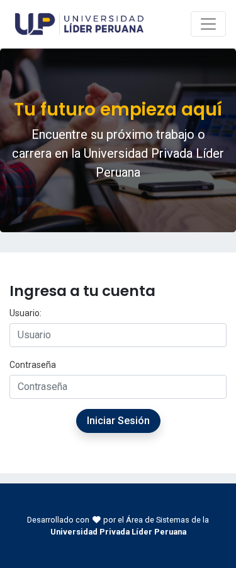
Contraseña (32, 365)
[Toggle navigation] (208, 24)
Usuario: (25, 313)
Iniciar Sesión (118, 421)
